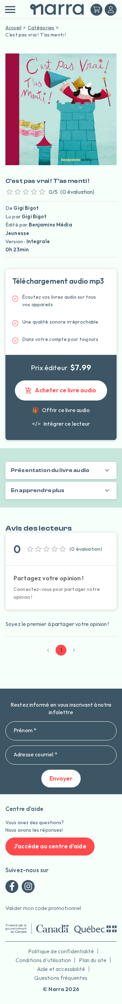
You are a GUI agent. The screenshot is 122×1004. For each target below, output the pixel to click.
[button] (61, 470)
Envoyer (61, 778)
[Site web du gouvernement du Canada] (37, 928)
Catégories (41, 28)
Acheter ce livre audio (65, 390)
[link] (61, 424)
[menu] (10, 9)
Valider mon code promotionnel (43, 908)
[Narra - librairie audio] (54, 10)
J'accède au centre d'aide (50, 846)
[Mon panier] (96, 10)
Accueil (13, 28)
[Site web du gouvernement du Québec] (95, 929)
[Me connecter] (111, 10)
